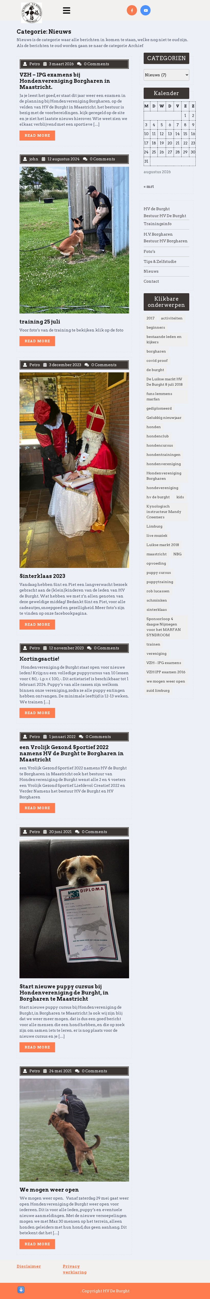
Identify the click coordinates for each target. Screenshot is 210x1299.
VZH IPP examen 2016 (165, 672)
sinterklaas (156, 609)
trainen (153, 644)
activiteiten (172, 318)
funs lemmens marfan (159, 396)
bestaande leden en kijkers (164, 339)
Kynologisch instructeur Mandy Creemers (163, 511)
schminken (156, 600)
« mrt (149, 186)
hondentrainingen (163, 455)
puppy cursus (158, 572)
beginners (155, 327)
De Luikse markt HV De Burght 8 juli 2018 (164, 381)
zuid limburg (158, 690)
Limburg (154, 526)
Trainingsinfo (158, 224)
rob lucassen (158, 591)
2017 (150, 318)
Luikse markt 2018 (162, 545)
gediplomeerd (159, 408)
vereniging (156, 653)
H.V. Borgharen (158, 234)
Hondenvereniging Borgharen (163, 476)
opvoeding (156, 563)
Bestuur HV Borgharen (166, 241)
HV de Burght (157, 209)
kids (180, 497)
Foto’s (149, 251)
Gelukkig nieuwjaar (164, 418)
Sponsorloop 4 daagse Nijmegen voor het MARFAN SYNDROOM (163, 627)
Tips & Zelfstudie (160, 261)
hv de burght (158, 497)
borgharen (156, 351)
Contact (151, 281)
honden (153, 427)
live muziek (156, 535)
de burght (155, 370)
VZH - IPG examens (163, 663)
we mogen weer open (165, 681)
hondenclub (157, 436)
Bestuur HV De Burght (165, 216)
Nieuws (151, 271)
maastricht (156, 554)
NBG (177, 554)
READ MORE (40, 137)
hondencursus (159, 445)
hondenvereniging (163, 464)
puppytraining (159, 582)
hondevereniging (162, 488)
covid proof (156, 360)
